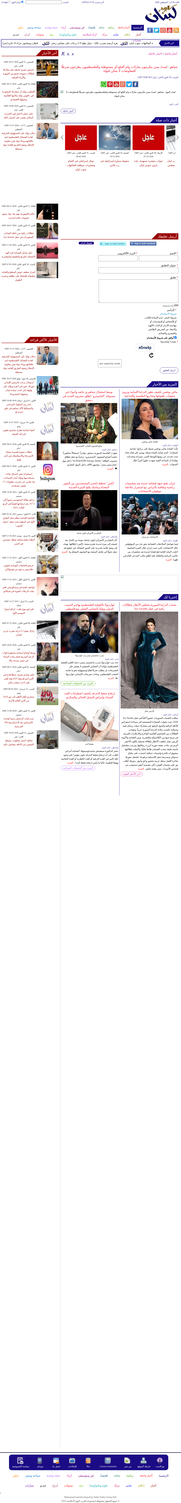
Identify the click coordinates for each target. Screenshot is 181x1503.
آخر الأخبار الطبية (132, 774)
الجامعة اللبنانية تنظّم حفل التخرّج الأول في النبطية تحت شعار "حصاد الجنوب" (19, 522)
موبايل (40, 1466)
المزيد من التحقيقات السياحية (78, 683)
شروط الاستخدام (168, 313)
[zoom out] (72, 53)
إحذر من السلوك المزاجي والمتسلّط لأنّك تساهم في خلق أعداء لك (18, 408)
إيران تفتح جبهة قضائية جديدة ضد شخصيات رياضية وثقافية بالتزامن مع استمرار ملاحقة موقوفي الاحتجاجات (150, 487)
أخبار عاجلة (155, 53)
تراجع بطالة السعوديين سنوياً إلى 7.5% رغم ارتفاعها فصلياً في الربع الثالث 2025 (19, 503)
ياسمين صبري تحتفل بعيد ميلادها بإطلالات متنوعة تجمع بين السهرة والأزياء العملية (18, 73)
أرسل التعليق (169, 370)
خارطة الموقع (144, 1466)
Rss (88, 1466)
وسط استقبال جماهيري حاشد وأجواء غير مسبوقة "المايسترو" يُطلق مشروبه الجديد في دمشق (89, 396)
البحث (65, 2)
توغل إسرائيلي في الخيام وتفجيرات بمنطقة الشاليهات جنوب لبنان (81, 165)
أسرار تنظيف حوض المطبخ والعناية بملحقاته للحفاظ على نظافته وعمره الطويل (19, 276)
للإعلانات (72, 1466)
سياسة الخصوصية (20, 1466)
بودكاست (160, 1466)
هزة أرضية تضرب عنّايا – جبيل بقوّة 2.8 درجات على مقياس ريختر (96, 43)
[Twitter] (112, 245)
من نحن (128, 1466)
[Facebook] (143, 245)
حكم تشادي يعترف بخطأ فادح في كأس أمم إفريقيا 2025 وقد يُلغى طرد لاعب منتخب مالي (18, 678)
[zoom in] (63, 53)
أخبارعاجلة (171, 53)
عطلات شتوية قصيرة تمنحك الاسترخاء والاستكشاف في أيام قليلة (18, 456)
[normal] (67, 53)
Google (5, 2)
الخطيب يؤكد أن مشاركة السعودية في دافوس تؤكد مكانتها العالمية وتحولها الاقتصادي (18, 95)
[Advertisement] (72, 16)
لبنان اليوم (16, 2)
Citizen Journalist (108, 1466)
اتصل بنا (56, 1466)
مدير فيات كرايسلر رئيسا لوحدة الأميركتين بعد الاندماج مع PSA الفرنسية (19, 722)
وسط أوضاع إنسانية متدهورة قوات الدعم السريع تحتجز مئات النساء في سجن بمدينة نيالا (18, 656)
